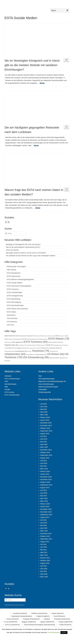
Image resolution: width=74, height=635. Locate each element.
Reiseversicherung (9, 351)
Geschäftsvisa (22, 345)
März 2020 (44, 577)
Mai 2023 (43, 496)
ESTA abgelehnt (17, 342)
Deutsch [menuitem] (47, 619)
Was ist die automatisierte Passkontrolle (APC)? (23, 247)
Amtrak (37, 335)
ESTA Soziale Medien (14, 283)
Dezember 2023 (46, 477)
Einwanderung (18, 339)
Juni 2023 (43, 493)
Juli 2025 (43, 436)
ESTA (24, 339)
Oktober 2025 (45, 428)
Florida (60, 342)
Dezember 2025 (46, 423)
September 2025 (46, 431)
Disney (62, 335)
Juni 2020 (43, 569)
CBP (57, 336)
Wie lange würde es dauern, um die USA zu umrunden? (26, 253)
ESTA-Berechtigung (14, 302)
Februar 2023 (45, 504)
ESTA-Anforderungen (14, 292)
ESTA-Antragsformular (15, 296)
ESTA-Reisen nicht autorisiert (17, 309)
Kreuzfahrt (10, 348)
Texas (29, 351)
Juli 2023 (43, 490)
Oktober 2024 (45, 452)
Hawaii (49, 345)
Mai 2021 (43, 550)
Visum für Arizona (12, 250)
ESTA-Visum (8, 342)
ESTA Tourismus (13, 289)
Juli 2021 (43, 544)
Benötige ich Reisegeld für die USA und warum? (23, 244)
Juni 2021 (43, 547)
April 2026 (43, 412)
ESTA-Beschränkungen (15, 305)
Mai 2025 (43, 442)
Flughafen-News (11, 345)
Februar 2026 (45, 417)
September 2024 (46, 455)
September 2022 (46, 515)
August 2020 (44, 563)
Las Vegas (19, 348)
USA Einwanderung (35, 357)
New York (37, 348)
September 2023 (46, 485)
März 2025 (44, 447)
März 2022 (44, 531)
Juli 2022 (43, 520)
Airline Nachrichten (11, 336)
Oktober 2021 (45, 536)
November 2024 (46, 450)
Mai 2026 (43, 409)
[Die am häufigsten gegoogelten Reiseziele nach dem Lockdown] (37, 107)
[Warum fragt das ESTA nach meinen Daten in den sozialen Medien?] (37, 169)
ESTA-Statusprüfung (12, 395)
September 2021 (46, 539)
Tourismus (40, 350)
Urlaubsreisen (15, 354)
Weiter (42, 83)
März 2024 (44, 469)
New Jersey (30, 348)
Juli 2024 (43, 461)
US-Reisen (55, 354)
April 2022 (43, 528)
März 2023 (44, 501)
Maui (25, 348)
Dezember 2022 (46, 509)
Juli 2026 (43, 404)
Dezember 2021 (46, 533)
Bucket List (51, 335)
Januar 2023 (44, 506)
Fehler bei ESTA (52, 342)
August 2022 (44, 517)
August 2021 (44, 542)
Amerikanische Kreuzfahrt (26, 336)
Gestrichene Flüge (31, 345)
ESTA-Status (11, 312)
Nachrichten (11, 315)
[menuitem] (18, 613)
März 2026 (44, 415)
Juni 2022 (43, 523)
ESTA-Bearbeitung (13, 299)
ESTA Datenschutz (13, 276)
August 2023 (44, 488)
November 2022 (46, 512)
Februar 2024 (45, 471)
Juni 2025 (43, 439)
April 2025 (43, 444)
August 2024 (44, 458)
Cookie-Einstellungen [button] (54, 632)
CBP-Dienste (11, 270)
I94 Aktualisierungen (58, 345)
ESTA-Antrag (9, 392)
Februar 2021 (45, 558)
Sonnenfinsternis (21, 351)
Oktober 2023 (45, 482)
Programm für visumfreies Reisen (51, 348)
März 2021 (44, 555)
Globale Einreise (41, 345)
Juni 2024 (43, 463)
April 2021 (43, 552)
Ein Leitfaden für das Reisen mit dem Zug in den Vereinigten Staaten (30, 256)
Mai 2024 (43, 466)
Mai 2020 (43, 571)
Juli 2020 (43, 566)
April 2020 (43, 574)
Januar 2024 (44, 474)
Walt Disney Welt (54, 357)
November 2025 (46, 425)
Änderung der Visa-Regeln (16, 266)
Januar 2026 (44, 420)
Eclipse (11, 339)
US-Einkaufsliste (30, 354)
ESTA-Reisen (58, 338)
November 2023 (46, 479)
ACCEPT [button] (64, 632)
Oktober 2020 (45, 560)
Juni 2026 (43, 406)
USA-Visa (10, 325)
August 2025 (44, 433)
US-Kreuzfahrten (41, 354)
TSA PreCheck (12, 318)
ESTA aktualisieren (13, 273)
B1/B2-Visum (44, 335)
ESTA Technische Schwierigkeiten (19, 286)
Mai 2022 (43, 525)
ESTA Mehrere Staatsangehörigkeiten (20, 279)
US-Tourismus (12, 321)
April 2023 (43, 498)
